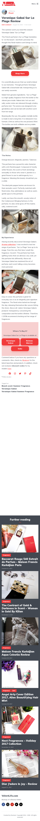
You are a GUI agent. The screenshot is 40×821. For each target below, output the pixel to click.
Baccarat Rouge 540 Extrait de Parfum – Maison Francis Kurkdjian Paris (20, 562)
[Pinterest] (12, 804)
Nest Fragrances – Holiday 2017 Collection (19, 742)
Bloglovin (25, 360)
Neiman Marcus (29, 342)
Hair (13, 690)
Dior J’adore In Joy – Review (19, 784)
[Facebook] (3, 804)
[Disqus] (20, 422)
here (9, 368)
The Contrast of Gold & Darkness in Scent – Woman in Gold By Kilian (20, 608)
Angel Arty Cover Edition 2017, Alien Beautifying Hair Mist (20, 697)
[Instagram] (21, 804)
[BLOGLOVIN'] (16, 804)
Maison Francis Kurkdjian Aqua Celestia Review (18, 653)
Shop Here (20, 73)
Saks (20, 349)
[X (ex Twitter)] (7, 804)
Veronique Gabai (10, 342)
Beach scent (7, 386)
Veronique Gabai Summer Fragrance (18, 391)
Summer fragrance (21, 386)
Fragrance (6, 555)
